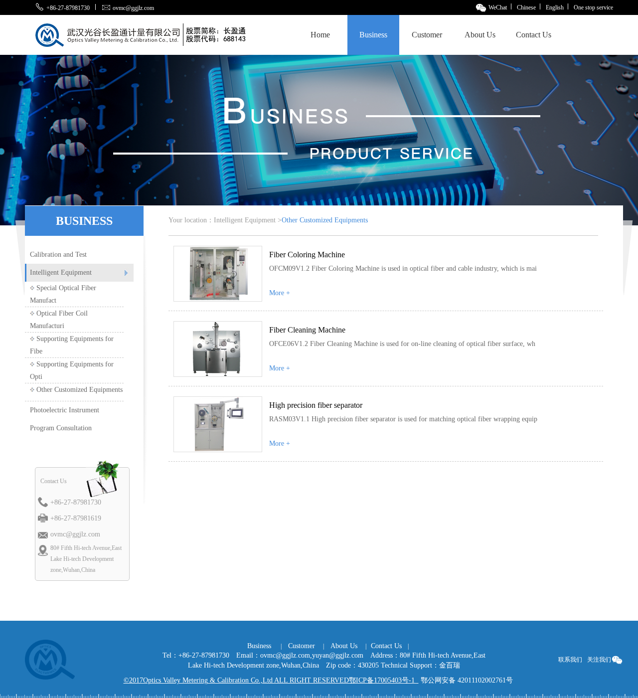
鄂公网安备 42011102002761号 (467, 680)
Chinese (526, 7)
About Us (480, 34)
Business (373, 34)
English (555, 7)
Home (320, 34)
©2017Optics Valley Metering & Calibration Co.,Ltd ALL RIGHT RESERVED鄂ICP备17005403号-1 (271, 680)
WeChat (497, 7)
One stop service (593, 7)
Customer (427, 34)
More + (279, 293)
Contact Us (533, 34)
